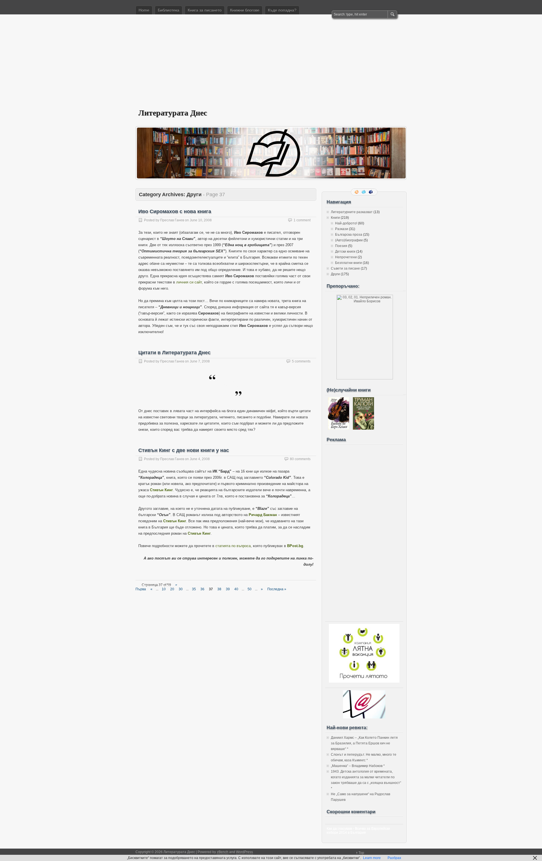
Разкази (341, 229)
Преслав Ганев (172, 220)
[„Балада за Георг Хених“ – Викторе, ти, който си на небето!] (338, 428)
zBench (222, 852)
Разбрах (394, 858)
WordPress (244, 852)
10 (164, 589)
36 (202, 589)
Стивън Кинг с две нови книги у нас (183, 450)
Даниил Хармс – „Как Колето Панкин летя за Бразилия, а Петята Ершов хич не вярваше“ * (364, 743)
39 (228, 589)
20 (172, 589)
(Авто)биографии (349, 240)
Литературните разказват (352, 212)
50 (250, 589)
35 (194, 589)
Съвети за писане (345, 268)
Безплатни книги (348, 263)
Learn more (372, 858)
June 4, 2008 (200, 459)
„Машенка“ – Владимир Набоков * (358, 766)
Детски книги (345, 252)
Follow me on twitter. (364, 192)
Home (144, 10)
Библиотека (168, 10)
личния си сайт (189, 282)
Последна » (276, 589)
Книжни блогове (244, 10)
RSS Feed (357, 192)
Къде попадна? (282, 10)
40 (236, 589)
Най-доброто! (346, 223)
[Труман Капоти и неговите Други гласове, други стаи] (363, 428)
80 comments (300, 459)
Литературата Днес (172, 112)
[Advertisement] (271, 65)
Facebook (371, 192)
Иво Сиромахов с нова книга (174, 211)
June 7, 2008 (200, 361)
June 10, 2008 (201, 220)
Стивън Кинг (161, 490)
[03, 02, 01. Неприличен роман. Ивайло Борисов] (364, 378)
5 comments (301, 361)
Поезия (341, 246)
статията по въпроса (233, 546)
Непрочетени (346, 257)
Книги (335, 218)
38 (219, 589)
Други (335, 274)
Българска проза (348, 235)
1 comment (302, 220)
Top (361, 853)
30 (181, 589)
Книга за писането (205, 10)
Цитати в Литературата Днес (174, 352)
